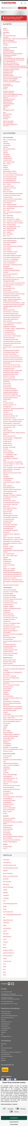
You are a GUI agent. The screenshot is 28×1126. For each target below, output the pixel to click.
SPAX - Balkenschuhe (8, 217)
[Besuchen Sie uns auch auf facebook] (9, 984)
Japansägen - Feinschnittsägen (10, 747)
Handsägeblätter (7, 743)
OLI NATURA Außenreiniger (9, 595)
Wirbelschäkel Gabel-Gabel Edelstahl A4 (12, 576)
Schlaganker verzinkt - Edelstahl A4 (11, 534)
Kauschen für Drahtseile (9, 565)
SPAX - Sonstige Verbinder (9, 224)
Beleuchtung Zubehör (8, 614)
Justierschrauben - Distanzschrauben (12, 336)
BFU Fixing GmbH (7, 881)
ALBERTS (5, 870)
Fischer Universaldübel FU (9, 263)
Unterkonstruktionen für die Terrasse (12, 195)
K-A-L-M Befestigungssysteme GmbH (12, 914)
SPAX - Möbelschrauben (9, 162)
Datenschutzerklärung (5, 1013)
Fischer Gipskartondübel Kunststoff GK (12, 255)
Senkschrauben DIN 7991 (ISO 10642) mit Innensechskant (13, 362)
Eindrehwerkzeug (7, 387)
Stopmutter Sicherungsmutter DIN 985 (12, 421)
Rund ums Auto (6, 831)
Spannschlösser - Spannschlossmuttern (12, 579)
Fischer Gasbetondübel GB (9, 253)
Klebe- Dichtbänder (7, 780)
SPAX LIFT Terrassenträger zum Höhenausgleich (10, 631)
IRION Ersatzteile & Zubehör (9, 710)
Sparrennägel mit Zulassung (9, 508)
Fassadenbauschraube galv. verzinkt (11, 297)
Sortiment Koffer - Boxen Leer (10, 504)
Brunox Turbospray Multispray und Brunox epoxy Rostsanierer (13, 837)
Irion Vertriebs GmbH (8, 912)
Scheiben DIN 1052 (7, 439)
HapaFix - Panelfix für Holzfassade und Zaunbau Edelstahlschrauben (12, 300)
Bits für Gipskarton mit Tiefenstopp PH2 (12, 672)
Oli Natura (5, 942)
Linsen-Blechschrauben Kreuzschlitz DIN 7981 (14, 283)
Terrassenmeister (7, 961)
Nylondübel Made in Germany (10, 497)
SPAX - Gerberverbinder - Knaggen (11, 219)
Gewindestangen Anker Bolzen (10, 515)
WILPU (4, 972)
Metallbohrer (6, 694)
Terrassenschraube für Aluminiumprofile (12, 199)
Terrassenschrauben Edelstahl (10, 390)
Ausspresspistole (7, 802)
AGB (2, 1034)
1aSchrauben (6, 859)
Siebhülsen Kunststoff (8, 804)
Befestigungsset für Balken (9, 171)
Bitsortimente (6, 674)
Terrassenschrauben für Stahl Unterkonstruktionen (10, 650)
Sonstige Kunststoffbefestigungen (11, 270)
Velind (4, 966)
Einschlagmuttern (7, 406)
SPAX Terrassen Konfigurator (7, 1056)
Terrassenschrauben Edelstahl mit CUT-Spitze (12, 641)
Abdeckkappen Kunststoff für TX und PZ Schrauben (12, 544)
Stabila (4, 958)
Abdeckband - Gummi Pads (9, 188)
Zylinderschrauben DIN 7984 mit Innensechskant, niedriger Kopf (10, 393)
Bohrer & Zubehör (7, 688)
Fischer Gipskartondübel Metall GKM (11, 257)
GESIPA (5, 906)
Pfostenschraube (7, 160)
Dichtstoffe (6, 757)
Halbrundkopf (6, 143)
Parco (4, 944)
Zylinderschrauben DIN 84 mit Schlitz (12, 396)
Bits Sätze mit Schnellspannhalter (11, 678)
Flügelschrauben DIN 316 (9, 310)
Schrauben (5, 272)
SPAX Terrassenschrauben (9, 637)
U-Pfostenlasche (7, 480)
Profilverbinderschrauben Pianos (11, 352)
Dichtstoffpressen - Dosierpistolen (11, 701)
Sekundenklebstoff (7, 798)
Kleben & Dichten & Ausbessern (10, 782)
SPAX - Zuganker (7, 232)
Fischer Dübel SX (7, 248)
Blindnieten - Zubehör (8, 546)
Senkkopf (5, 141)
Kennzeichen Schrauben (9, 337)
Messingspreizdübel (7, 493)
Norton (4, 939)
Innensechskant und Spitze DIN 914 (11, 317)
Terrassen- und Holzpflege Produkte (11, 623)
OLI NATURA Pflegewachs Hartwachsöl (12, 599)
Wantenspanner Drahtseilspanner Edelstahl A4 (13, 582)
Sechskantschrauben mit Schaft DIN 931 (12, 359)
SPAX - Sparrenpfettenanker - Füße (11, 226)
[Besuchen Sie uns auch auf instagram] (12, 984)
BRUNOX (5, 890)
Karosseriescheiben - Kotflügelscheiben (12, 438)
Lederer (5, 931)
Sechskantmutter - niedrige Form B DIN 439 (13, 419)
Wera (4, 969)
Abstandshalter (6, 189)
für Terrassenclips (7, 202)
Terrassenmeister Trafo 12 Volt (10, 617)
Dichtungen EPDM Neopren (9, 388)
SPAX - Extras (6, 235)
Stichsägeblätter (7, 745)
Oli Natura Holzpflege (8, 593)
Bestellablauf (4, 1043)
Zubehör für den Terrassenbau (10, 653)
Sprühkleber (6, 795)
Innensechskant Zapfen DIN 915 (10, 319)
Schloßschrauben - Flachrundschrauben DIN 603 (13, 347)
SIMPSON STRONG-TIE (8, 953)
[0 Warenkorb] (21, 3)
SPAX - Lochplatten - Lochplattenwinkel (12, 221)
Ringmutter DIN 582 (7, 414)
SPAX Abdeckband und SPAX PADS (11, 627)
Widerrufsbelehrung (5, 1024)
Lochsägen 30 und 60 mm (9, 619)
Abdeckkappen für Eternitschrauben (11, 541)
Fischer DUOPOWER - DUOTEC (10, 251)
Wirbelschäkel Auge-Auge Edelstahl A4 (12, 572)
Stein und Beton (7, 730)
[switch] (4, 1109)
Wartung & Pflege (7, 834)
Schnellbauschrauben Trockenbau (11, 350)
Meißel (4, 729)
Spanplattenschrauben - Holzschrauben (12, 370)
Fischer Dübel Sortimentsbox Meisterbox (13, 246)
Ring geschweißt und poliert (9, 578)
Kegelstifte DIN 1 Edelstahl (9, 326)
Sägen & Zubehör (7, 740)
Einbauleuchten (7, 610)
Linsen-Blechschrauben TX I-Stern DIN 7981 (13, 277)
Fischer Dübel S (6, 244)
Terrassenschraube (7, 197)
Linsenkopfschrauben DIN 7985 (10, 339)
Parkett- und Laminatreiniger (10, 774)
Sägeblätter (6, 742)
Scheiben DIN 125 (7, 441)
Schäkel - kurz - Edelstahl (9, 568)
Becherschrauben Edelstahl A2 (10, 274)
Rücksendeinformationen (6, 1021)
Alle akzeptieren (14, 1118)
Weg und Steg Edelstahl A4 (9, 201)
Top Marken (3, 1050)
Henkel (4, 909)
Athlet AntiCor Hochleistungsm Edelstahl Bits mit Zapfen (14, 669)
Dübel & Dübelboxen (8, 485)
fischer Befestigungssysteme (10, 903)
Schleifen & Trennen (8, 751)
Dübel (4, 484)
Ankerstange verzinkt (8, 528)
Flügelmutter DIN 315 (8, 410)
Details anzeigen (14, 1124)
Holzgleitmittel (6, 769)
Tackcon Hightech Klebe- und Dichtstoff (12, 796)
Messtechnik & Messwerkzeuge (10, 736)
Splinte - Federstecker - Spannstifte (11, 537)
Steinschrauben (7, 383)
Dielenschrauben (7, 290)
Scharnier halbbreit (7, 451)
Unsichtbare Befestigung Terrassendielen (13, 193)
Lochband (5, 474)
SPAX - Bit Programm (8, 234)
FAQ (2, 1046)
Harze (4, 761)
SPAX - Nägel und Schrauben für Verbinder (13, 223)
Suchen (22, 8)
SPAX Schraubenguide (5, 1054)
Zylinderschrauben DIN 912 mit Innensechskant (10, 398)
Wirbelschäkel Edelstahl (8, 570)
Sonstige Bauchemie (8, 268)
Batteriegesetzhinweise (6, 1036)
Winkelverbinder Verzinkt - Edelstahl (11, 482)
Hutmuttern (6, 412)
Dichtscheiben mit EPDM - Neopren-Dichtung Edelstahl (14, 433)
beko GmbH (6, 879)
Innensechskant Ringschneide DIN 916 (12, 315)
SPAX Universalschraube (9, 378)
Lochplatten (6, 476)
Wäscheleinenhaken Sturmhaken (11, 585)
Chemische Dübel (7, 756)
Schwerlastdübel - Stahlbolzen (10, 530)
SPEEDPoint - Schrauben (9, 376)
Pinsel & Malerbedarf (8, 829)
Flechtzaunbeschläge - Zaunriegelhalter (12, 462)
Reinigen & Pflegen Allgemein (10, 841)
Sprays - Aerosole (7, 811)
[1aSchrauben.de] (8, 3)
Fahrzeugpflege (6, 832)
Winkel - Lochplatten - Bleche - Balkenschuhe (14, 467)
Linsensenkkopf (6, 145)
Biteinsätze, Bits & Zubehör (9, 661)
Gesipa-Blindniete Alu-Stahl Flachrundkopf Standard (13, 551)
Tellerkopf (5, 147)
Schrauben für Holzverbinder (10, 354)
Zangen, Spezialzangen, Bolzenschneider (13, 719)
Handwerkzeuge (7, 714)
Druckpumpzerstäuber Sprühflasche (11, 840)
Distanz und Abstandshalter (9, 590)
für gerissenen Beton (8, 521)
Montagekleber (6, 791)
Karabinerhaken (7, 563)
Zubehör (5, 727)
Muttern (5, 401)
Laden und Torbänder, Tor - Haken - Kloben (13, 464)
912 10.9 (5, 848)
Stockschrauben (7, 385)
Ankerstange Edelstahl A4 (9, 526)
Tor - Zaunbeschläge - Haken (10, 454)
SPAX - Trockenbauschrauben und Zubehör (13, 206)
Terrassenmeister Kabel (8, 615)
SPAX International (7, 955)
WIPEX (4, 975)
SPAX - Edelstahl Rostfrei (9, 149)
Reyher (4, 947)
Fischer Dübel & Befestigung (9, 240)
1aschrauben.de (7, 862)
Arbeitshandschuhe (7, 820)
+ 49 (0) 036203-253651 (7, 991)
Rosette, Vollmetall (7, 430)
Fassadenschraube (7, 158)
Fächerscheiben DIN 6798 (9, 436)
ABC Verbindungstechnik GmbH (10, 868)
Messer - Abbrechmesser (9, 717)
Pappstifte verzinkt (7, 513)
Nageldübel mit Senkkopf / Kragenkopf (12, 495)
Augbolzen (5, 557)
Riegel (4, 460)
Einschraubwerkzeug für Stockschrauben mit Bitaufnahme (13, 682)
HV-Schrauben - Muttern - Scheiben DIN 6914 (14, 328)
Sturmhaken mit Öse (8, 465)
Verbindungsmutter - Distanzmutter (11, 423)
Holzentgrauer (6, 767)
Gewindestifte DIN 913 (8, 324)
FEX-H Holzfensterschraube (9, 178)
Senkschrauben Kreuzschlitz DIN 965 (12, 366)
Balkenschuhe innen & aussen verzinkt (12, 472)
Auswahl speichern (14, 1121)
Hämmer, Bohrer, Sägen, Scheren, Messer (13, 716)
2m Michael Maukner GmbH (9, 865)
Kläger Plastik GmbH (8, 920)
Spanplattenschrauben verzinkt (10, 374)
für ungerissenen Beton (8, 519)
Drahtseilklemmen (7, 561)
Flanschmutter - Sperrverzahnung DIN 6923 (13, 408)
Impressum (3, 1032)
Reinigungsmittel (7, 806)
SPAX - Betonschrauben (9, 208)
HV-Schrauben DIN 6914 (9, 330)
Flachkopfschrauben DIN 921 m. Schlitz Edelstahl (12, 307)
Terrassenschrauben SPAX (9, 644)
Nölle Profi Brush (7, 936)
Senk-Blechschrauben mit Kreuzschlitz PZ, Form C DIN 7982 (13, 285)
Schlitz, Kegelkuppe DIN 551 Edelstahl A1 (12, 323)
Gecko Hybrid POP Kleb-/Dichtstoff (11, 785)
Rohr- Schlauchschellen (8, 553)
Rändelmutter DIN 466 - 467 (9, 404)
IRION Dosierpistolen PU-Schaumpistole (12, 706)
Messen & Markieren (8, 732)
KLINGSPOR (6, 922)
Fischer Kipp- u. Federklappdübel (10, 259)
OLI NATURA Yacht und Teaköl (10, 602)
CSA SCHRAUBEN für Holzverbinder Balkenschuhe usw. (11, 470)
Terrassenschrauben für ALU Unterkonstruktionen (10, 647)
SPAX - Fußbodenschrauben (9, 204)
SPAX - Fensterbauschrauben (10, 173)
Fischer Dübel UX (7, 250)
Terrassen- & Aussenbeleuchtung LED (12, 608)
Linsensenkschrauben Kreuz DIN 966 (12, 341)
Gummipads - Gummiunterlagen (10, 591)
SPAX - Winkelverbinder (8, 230)
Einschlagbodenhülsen (8, 456)
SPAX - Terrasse (7, 184)
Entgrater (5, 712)
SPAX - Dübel (6, 210)
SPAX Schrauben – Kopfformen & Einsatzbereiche (11, 1052)
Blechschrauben (7, 276)
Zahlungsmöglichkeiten (6, 1028)
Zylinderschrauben (7, 846)
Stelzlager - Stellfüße (8, 606)
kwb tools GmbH (7, 928)
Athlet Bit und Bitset (8, 663)
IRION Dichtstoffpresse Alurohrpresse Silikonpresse (12, 703)
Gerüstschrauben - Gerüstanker (10, 311)
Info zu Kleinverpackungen (6, 1048)
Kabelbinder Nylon (7, 827)
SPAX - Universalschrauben (9, 139)
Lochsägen (5, 725)
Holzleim (5, 770)
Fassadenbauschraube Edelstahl (11, 295)
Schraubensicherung (8, 793)
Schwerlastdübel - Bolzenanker (10, 517)
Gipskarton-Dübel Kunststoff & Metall (12, 489)
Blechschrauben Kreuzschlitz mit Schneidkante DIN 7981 (11, 280)
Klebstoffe (5, 783)
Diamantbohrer (6, 690)
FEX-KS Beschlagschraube (9, 180)
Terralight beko (6, 612)
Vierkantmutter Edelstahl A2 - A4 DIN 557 (13, 425)
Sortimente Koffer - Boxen (9, 500)
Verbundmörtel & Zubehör (9, 800)
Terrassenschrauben (8, 639)
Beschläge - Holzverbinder (9, 447)
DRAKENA (5, 892)
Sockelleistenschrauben (9, 368)
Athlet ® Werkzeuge (7, 873)
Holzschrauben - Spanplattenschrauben (12, 264)
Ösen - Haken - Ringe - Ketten (10, 555)
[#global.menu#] (25, 3)
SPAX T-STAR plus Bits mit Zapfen (11, 685)
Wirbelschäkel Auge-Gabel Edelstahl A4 (12, 574)
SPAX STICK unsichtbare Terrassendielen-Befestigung (13, 634)
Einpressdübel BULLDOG (9, 487)
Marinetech (6, 933)
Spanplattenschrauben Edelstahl (11, 372)
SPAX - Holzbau (6, 163)
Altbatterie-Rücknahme (6, 1011)
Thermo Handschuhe (8, 825)
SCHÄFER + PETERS (8, 950)
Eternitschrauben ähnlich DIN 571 (11, 292)
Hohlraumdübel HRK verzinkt (10, 491)
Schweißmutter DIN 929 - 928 (10, 416)
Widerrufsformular (5, 1026)
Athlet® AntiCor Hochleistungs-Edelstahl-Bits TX (14, 666)
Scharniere (5, 449)
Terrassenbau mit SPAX (8, 625)
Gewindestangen (7, 523)
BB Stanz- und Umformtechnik (10, 876)
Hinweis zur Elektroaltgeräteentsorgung (9, 1015)
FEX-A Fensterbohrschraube (10, 176)
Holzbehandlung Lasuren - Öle (10, 778)
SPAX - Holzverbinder (8, 215)
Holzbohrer (5, 692)
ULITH (4, 964)
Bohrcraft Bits (6, 679)
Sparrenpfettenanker (8, 478)
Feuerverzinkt (6, 532)
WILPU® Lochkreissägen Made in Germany (13, 749)
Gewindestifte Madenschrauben (10, 313)
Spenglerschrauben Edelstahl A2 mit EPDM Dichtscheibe (13, 380)
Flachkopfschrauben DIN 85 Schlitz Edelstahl (13, 304)
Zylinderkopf (6, 169)
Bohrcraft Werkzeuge (8, 887)
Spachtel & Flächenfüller (9, 809)
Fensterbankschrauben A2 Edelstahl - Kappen (14, 302)
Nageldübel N (6, 266)
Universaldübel (6, 498)
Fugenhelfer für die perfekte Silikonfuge (12, 759)
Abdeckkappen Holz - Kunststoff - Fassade (13, 539)
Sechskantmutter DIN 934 (9, 417)
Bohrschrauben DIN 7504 (9, 288)
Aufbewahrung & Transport (9, 660)
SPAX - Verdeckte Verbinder (9, 228)
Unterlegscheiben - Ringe (9, 427)
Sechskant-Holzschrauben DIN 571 (11, 356)
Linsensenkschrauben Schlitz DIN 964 (12, 343)
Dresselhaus (6, 895)
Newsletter (3, 1060)
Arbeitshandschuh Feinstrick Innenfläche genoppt (13, 822)
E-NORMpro (6, 898)
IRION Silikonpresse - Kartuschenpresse (12, 708)
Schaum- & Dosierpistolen (9, 808)
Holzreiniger (6, 772)
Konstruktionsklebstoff (8, 787)
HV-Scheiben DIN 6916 (8, 332)
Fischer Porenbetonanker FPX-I (10, 261)
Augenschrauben (7, 559)
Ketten (4, 566)
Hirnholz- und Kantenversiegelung (11, 765)
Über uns (3, 1058)
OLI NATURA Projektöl (8, 601)
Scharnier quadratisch (8, 452)
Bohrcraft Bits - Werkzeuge (9, 676)
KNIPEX (5, 925)
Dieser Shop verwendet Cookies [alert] (14, 1082)
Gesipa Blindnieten (7, 548)
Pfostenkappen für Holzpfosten (10, 458)
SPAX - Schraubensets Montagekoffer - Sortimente (12, 212)
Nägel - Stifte (6, 506)
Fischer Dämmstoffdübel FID (10, 242)
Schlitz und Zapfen (7, 321)
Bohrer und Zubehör (8, 191)
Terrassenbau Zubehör (8, 186)
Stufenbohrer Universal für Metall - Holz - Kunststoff (13, 698)
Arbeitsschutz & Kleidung (9, 818)
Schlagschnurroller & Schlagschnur (11, 734)
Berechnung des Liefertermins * (7, 1017)
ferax (4, 901)
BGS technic (6, 884)
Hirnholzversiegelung (8, 655)
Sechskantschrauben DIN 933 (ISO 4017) (13, 357)
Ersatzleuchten (6, 621)
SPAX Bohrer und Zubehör (9, 628)
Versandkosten (4, 1030)
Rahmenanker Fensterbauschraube (11, 182)
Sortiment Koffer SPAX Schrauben (11, 502)
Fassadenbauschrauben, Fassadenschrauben (14, 293)
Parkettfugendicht (7, 776)
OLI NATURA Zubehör (8, 604)
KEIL (4, 917)
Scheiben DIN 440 (7, 443)
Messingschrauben (7, 345)
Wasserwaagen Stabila (8, 738)
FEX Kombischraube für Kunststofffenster (13, 175)
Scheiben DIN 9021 (7, 445)
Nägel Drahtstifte (7, 511)
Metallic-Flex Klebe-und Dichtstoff (11, 789)
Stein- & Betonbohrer (8, 696)
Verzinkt (5, 536)
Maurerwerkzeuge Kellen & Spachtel (11, 721)
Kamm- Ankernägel (7, 510)
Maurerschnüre (6, 723)
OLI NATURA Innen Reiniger (9, 597)
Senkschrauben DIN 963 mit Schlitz (11, 365)
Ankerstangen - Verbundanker (10, 524)
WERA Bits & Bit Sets (8, 687)
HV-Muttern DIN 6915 (8, 403)
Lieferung (3, 1019)
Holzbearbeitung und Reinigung (10, 763)
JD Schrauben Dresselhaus (9, 334)
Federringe (5, 429)
